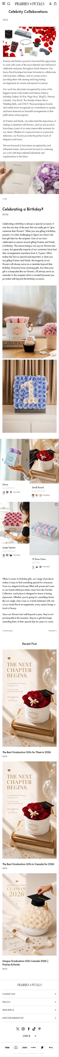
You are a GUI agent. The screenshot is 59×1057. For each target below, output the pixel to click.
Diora (5, 484)
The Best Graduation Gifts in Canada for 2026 (28, 864)
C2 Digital (41, 1053)
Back (5, 199)
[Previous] (2, 459)
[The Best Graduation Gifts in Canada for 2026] (29, 810)
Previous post (8, 631)
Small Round (38, 487)
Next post (52, 631)
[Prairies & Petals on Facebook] (28, 1029)
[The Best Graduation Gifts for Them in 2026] (29, 698)
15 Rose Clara (39, 559)
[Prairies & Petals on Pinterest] (39, 1029)
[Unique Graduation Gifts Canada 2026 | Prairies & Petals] (29, 914)
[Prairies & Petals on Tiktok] (34, 1029)
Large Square (8, 547)
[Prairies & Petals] (29, 3)
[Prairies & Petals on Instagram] (23, 1029)
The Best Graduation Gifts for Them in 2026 (26, 752)
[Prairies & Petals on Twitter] (18, 1029)
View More (16, 492)
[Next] (26, 459)
